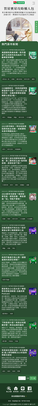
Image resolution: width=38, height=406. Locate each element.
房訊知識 (16, 391)
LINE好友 (23, 391)
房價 (13, 79)
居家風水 (5, 313)
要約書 (5, 341)
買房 (8, 219)
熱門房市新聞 (26, 401)
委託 (13, 248)
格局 (11, 313)
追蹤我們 (29, 391)
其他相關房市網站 (18, 396)
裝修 (8, 371)
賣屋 (4, 248)
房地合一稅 (6, 79)
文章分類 (36, 27)
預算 (18, 371)
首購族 (22, 185)
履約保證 (19, 79)
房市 (4, 117)
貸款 (16, 185)
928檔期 (29, 219)
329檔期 (28, 117)
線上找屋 (9, 391)
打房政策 (5, 185)
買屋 (15, 117)
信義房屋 (19, 2)
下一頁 (33, 378)
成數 (27, 185)
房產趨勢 (18, 149)
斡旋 (16, 341)
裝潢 (13, 371)
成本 (4, 371)
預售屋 (9, 117)
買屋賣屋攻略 (16, 401)
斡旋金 (11, 341)
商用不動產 (6, 279)
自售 (8, 248)
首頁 (9, 401)
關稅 (33, 79)
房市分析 (27, 79)
